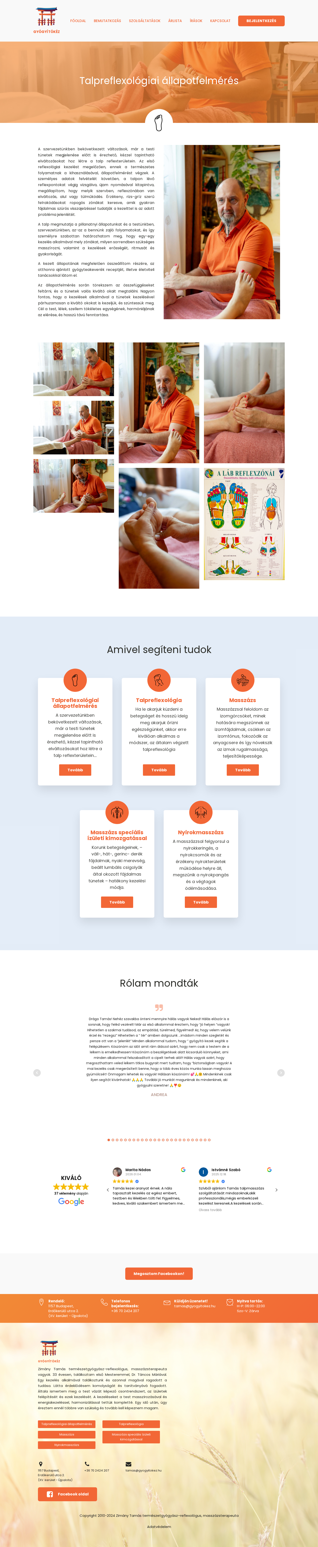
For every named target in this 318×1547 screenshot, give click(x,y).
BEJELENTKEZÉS (261, 20)
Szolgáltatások (144, 20)
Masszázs (66, 1434)
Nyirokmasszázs (66, 1445)
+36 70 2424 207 (125, 1310)
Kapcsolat (220, 20)
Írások (196, 20)
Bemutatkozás (107, 20)
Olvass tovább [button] (210, 1210)
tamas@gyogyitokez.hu (194, 1306)
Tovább (75, 770)
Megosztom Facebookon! (159, 1273)
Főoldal (78, 20)
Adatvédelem (159, 1526)
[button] (276, 1189)
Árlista (175, 20)
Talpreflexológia (131, 1424)
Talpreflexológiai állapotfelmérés (66, 1424)
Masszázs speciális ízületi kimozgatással (131, 1437)
